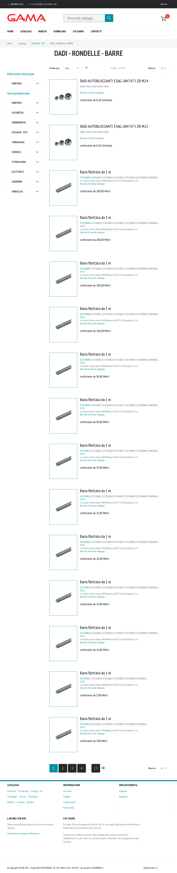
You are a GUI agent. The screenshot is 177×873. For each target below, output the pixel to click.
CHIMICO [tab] (16, 152)
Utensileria (33, 796)
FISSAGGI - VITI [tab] (19, 132)
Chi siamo (67, 791)
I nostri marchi (69, 802)
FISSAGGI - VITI (38, 43)
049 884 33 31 (17, 4)
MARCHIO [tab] (17, 83)
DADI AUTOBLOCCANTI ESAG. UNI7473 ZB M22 (114, 126)
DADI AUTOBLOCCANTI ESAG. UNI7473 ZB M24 (114, 80)
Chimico (22, 796)
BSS (156, 867)
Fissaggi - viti (36, 791)
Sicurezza (11, 791)
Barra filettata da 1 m (95, 172)
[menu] (55, 31)
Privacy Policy (68, 807)
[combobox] (84, 18)
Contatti (66, 796)
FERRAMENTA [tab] (19, 122)
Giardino (20, 802)
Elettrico (11, 802)
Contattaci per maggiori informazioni (23, 833)
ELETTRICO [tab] (18, 171)
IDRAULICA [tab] (17, 191)
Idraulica (30, 802)
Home (9, 43)
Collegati (123, 791)
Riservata (163, 4)
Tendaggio (12, 796)
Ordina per (54, 68)
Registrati (123, 796)
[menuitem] (11, 31)
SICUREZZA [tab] (18, 112)
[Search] (109, 18)
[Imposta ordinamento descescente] (86, 68)
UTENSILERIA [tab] (19, 162)
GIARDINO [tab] (17, 181)
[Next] (103, 768)
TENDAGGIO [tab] (18, 142)
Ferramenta (23, 791)
